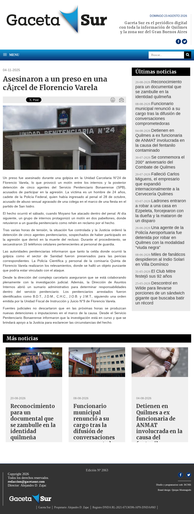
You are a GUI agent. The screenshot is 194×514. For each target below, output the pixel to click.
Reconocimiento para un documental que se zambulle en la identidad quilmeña (158, 89)
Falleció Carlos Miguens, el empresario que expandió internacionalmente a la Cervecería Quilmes (157, 184)
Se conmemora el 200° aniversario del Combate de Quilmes (160, 162)
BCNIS (187, 484)
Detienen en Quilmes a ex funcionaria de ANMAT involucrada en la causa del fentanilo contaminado (160, 140)
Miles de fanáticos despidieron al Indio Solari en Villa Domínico (160, 259)
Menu (13, 55)
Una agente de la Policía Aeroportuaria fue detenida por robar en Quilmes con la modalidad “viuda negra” (159, 237)
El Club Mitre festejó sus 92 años (155, 274)
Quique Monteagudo (181, 490)
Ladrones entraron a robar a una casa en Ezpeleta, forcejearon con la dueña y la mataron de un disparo (160, 210)
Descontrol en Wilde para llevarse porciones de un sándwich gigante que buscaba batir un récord (160, 293)
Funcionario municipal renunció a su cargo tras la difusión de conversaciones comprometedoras (158, 113)
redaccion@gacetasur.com (26, 481)
